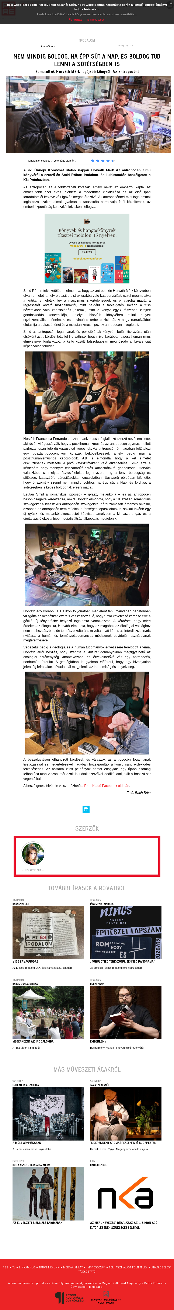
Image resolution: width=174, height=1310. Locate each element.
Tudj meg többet (96, 19)
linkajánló (27, 1267)
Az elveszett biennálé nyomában (38, 1223)
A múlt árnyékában (27, 1143)
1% (13, 1267)
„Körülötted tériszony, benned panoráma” (122, 961)
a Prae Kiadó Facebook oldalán (105, 786)
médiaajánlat (73, 1267)
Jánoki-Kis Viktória (102, 904)
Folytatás (75, 19)
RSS (5, 1267)
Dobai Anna (97, 983)
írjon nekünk (49, 1267)
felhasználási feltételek (128, 1267)
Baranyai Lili (21, 904)
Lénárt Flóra (48, 46)
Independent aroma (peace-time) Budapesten (123, 1143)
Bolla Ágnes (20, 1165)
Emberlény (98, 1041)
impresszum (96, 1267)
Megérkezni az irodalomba (33, 1041)
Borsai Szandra (40, 1165)
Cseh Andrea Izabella (26, 1085)
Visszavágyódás (25, 961)
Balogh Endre (98, 1165)
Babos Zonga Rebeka (25, 983)
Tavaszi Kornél (99, 1085)
